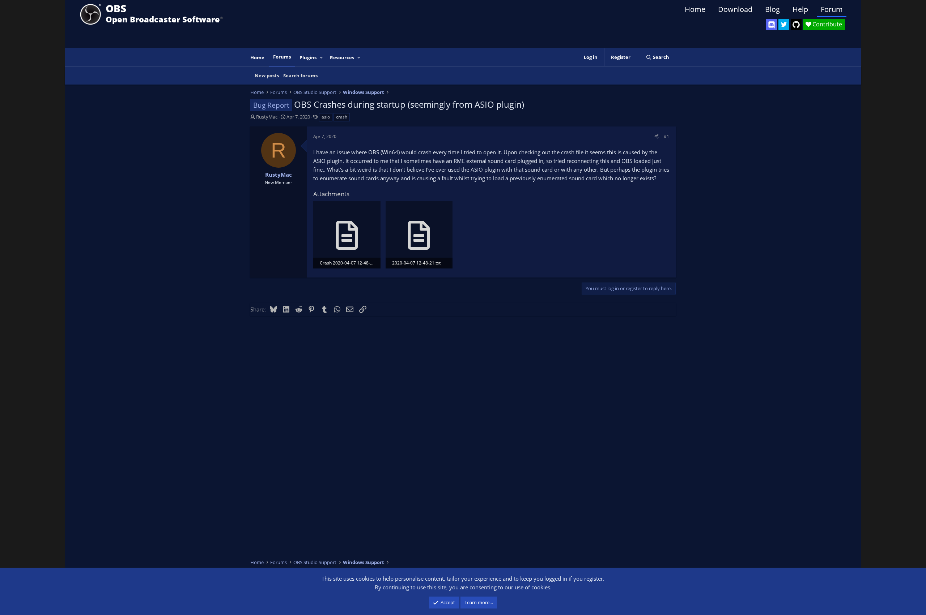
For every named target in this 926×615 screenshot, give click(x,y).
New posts (267, 75)
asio (326, 117)
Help (800, 9)
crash (341, 117)
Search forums (300, 75)
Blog (772, 9)
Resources (342, 57)
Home (695, 9)
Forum (832, 9)
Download (735, 9)
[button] (321, 57)
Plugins (308, 57)
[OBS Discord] (771, 24)
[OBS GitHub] (796, 24)
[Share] (656, 136)
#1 (666, 136)
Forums (282, 56)
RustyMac (266, 116)
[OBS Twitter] (783, 24)
